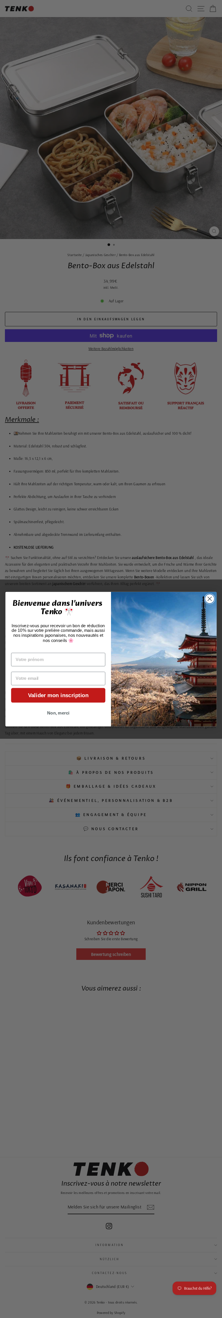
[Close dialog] (209, 599)
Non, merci (58, 712)
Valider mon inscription (58, 695)
